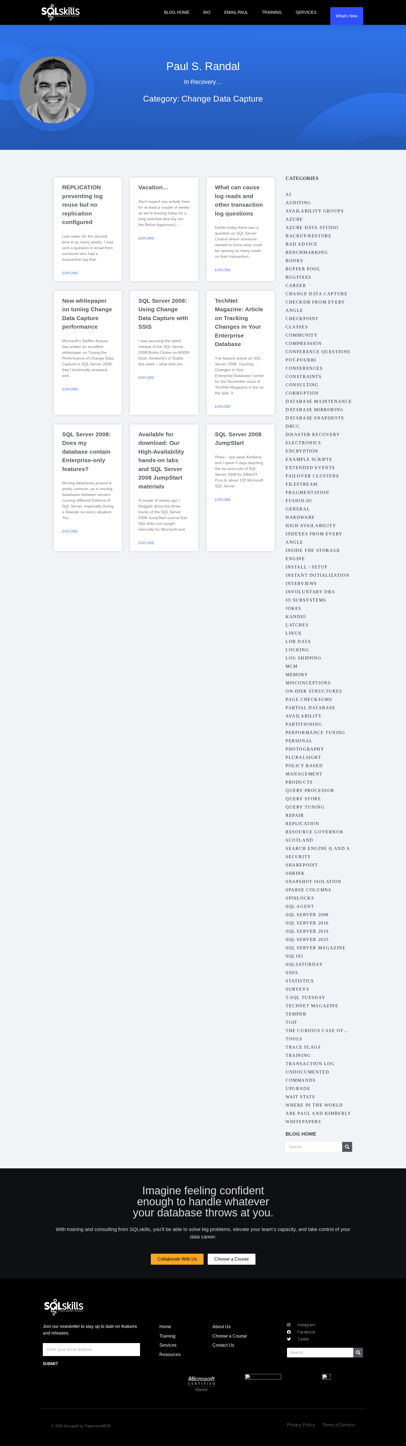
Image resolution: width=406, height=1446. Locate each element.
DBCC (293, 426)
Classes (297, 327)
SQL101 (295, 956)
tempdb (296, 1014)
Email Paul (236, 12)
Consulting (302, 384)
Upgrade (298, 1088)
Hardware (300, 517)
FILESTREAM (302, 484)
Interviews (301, 583)
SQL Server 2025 (307, 939)
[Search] (347, 1147)
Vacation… (153, 187)
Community (302, 335)
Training (272, 12)
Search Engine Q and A (318, 848)
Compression (304, 343)
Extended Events (310, 467)
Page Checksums (309, 699)
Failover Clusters (312, 476)
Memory (297, 674)
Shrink (295, 873)
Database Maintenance (319, 401)
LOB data (298, 641)
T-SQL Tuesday (306, 997)
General (298, 509)
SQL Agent (300, 906)
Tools (294, 1038)
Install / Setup (307, 567)
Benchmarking (307, 252)
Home (165, 1326)
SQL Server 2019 (307, 931)
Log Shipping (303, 658)
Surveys (297, 989)
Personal (299, 740)
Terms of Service (338, 1425)
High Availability (311, 525)
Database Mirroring (315, 409)
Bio (206, 12)
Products (299, 782)
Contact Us (223, 1345)
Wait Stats (300, 1096)
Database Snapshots (315, 418)
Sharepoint (302, 865)
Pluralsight (303, 757)
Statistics (300, 981)
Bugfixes (298, 277)
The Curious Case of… (317, 1030)
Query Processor (310, 790)
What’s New (347, 16)
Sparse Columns (308, 889)
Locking (297, 649)
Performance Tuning (316, 732)
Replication (303, 823)
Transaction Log (310, 1063)
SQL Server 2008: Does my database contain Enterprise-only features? (86, 451)
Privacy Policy (301, 1425)
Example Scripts (309, 459)
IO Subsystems (306, 600)
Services (306, 12)
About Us (221, 1326)
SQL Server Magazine (316, 947)
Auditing (298, 202)
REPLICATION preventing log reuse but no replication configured (82, 204)
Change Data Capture (316, 293)
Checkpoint (302, 318)
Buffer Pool (303, 269)
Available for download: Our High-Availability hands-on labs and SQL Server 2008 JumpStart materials (161, 460)
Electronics (303, 442)
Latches (297, 625)
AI (288, 194)
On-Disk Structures (314, 691)
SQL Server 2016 (307, 923)
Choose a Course (229, 1336)
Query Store (303, 798)
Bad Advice (302, 244)
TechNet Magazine (312, 1005)
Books (294, 260)
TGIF (291, 1022)
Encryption (302, 451)
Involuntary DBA (310, 591)
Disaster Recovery (313, 434)
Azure (294, 219)
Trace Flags (303, 1047)
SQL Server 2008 (307, 914)
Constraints (304, 376)
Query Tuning (305, 807)
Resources (170, 1354)
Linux (294, 633)
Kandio (296, 616)
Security (298, 856)
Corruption (302, 393)
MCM (292, 666)
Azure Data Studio (312, 227)
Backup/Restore (308, 235)
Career (296, 285)
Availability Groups (315, 211)
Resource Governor (314, 832)
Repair (295, 815)
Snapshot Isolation (314, 881)
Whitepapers (303, 1121)
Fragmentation (307, 492)
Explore (70, 273)
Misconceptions (308, 683)
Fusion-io (299, 500)
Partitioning (304, 724)
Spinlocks (300, 898)
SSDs (292, 972)
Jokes (293, 608)
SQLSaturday (304, 964)
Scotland (299, 840)
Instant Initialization (317, 575)
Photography (305, 749)
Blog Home (176, 12)
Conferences (304, 368)
